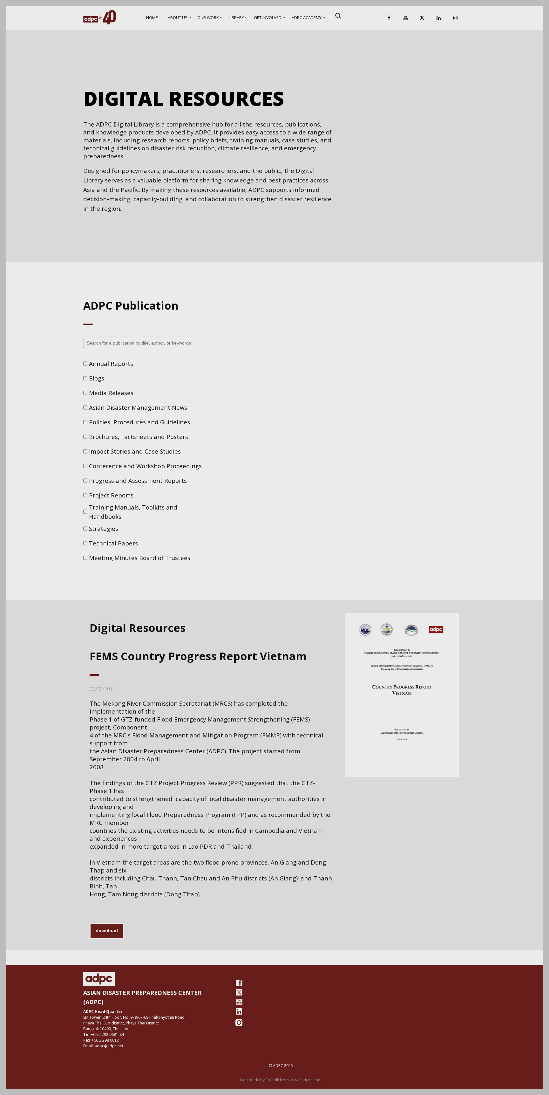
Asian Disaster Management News (138, 407)
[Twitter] (239, 992)
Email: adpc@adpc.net (103, 1046)
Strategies (103, 528)
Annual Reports (111, 363)
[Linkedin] (439, 18)
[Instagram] (455, 18)
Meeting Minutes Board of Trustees (139, 558)
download (107, 930)
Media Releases (111, 393)
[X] (422, 18)
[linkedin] (239, 1011)
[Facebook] (389, 18)
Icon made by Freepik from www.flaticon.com (281, 1080)
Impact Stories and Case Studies (135, 451)
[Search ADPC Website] (338, 16)
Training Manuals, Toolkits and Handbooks (133, 512)
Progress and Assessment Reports (138, 480)
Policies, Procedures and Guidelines (139, 422)
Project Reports (111, 495)
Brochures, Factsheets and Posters (138, 437)
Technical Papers (113, 543)
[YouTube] (405, 18)
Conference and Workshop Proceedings (145, 466)
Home (152, 17)
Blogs (96, 378)
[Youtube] (239, 1002)
